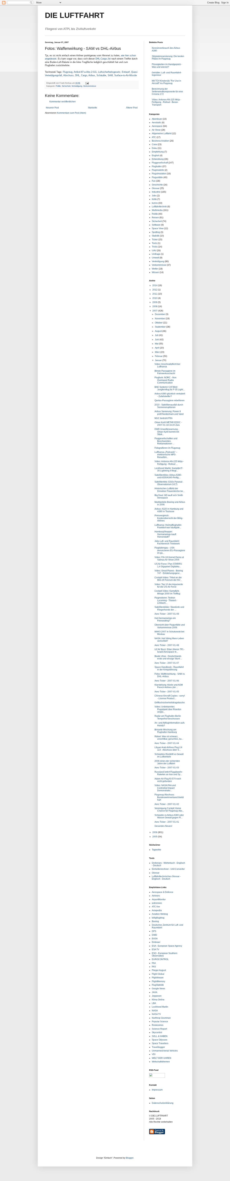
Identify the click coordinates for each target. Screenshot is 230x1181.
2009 (155, 302)
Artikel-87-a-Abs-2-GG (85, 72)
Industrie (156, 192)
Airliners (156, 895)
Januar (158, 360)
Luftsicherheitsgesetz (109, 72)
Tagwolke (156, 849)
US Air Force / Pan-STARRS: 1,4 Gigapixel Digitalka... (168, 565)
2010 (155, 298)
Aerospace (157, 126)
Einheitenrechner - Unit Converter (168, 869)
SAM (110, 75)
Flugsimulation (159, 173)
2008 (155, 306)
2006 (155, 832)
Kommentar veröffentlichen (62, 101)
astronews (157, 903)
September (160, 327)
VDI (153, 1054)
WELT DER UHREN (161, 1058)
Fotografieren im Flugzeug (167, 448)
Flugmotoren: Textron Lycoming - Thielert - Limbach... (166, 600)
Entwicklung (158, 159)
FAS (154, 966)
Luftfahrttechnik (159, 206)
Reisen (155, 217)
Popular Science (160, 1021)
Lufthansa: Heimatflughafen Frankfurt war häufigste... (168, 526)
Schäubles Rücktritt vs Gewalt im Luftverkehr (169, 755)
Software (156, 225)
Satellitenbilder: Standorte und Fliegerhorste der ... (169, 608)
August (158, 331)
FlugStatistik (158, 985)
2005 (155, 836)
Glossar (155, 188)
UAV (154, 250)
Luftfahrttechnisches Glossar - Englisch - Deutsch (166, 877)
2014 (155, 285)
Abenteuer (157, 119)
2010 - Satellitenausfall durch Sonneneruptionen (169, 406)
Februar (159, 356)
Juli (157, 335)
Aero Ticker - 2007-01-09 (167, 614)
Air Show (156, 130)
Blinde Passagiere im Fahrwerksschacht (165, 372)
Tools (154, 243)
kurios (155, 203)
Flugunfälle (157, 177)
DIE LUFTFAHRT (74, 15)
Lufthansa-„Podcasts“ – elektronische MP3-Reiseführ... (166, 455)
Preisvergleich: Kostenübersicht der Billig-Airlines (169, 518)
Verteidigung (77, 86)
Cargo (84, 75)
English (155, 155)
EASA (155, 938)
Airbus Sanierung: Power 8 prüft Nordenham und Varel (169, 412)
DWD (154, 935)
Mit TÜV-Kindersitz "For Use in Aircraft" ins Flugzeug (166, 82)
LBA (154, 1003)
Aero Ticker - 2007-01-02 (167, 804)
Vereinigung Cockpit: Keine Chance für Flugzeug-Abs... (169, 809)
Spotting (156, 232)
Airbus (91, 75)
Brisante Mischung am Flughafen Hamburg (166, 730)
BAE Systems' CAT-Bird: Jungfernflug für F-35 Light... (170, 388)
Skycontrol (157, 1032)
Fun (154, 181)
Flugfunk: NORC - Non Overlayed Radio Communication (165, 380)
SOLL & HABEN (159, 1036)
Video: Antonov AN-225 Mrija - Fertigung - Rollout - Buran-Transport (166, 102)
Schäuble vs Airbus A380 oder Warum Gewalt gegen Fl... (169, 816)
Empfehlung (158, 152)
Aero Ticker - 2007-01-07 (167, 663)
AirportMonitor (159, 899)
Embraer (156, 942)
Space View (158, 228)
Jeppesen (157, 996)
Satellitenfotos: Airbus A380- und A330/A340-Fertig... (168, 476)
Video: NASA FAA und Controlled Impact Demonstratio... (165, 788)
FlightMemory (158, 981)
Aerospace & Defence (162, 892)
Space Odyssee (159, 1040)
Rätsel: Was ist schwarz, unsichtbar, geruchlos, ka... (169, 737)
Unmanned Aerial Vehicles (165, 1050)
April (157, 348)
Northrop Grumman (161, 1018)
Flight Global (158, 974)
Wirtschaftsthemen (161, 1061)
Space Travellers (160, 1043)
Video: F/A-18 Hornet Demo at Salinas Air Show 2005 (169, 558)
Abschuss (68, 75)
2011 (155, 294)
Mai (157, 343)
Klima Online (158, 999)
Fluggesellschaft (160, 162)
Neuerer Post (52, 107)
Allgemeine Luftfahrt (161, 133)
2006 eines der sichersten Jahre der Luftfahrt (167, 762)
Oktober (159, 322)
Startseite (92, 107)
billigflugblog (158, 918)
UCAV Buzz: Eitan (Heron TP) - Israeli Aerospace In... (170, 650)
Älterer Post (131, 107)
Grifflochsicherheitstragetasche (170, 702)
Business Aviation (160, 141)
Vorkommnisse (89, 86)
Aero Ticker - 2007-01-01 (167, 822)
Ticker (155, 239)
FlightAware (158, 977)
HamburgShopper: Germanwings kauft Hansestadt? (165, 534)
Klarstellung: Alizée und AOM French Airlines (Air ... (169, 686)
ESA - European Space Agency (167, 946)
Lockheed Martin (160, 1007)
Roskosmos (157, 1025)
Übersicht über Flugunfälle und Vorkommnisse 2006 (170, 626)
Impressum (157, 1090)
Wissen (155, 272)
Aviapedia (157, 910)
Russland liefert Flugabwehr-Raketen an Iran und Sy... (169, 773)
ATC (154, 137)
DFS (154, 931)
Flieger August (159, 970)
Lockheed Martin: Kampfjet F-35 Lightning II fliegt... (169, 469)
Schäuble (101, 75)
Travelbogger (158, 1047)
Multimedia (157, 210)
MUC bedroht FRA (163, 418)
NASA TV (156, 1014)
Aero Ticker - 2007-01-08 (167, 645)
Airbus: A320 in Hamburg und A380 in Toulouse (169, 510)
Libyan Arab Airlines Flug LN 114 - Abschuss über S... (168, 748)
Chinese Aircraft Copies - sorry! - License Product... (170, 697)
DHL (77, 75)
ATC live (156, 906)
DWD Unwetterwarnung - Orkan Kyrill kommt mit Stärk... (167, 432)
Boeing (155, 921)
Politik (58, 86)
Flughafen (157, 166)
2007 (155, 310)
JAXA (154, 992)
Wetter (155, 269)
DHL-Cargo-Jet (103, 58)
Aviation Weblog (160, 914)
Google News (158, 988)
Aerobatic (156, 122)
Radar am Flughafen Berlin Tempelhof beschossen (168, 717)
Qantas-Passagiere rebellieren (170, 400)
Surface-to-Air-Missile (125, 75)
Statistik (155, 236)
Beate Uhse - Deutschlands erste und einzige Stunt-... (168, 657)
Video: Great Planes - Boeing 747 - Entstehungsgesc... (169, 571)
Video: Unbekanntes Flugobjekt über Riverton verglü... (168, 709)
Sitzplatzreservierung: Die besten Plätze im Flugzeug (168, 57)
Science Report (159, 1029)
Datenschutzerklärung (162, 1103)
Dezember (160, 314)
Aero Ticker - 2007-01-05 (167, 691)
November (160, 318)
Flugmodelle (158, 170)
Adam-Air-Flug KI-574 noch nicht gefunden (168, 779)
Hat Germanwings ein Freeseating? (165, 619)
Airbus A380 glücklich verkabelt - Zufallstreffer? (170, 394)
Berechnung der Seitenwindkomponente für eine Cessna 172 (167, 91)
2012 (155, 289)
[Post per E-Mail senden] (87, 83)
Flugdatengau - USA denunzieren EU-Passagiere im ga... (170, 550)
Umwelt (155, 257)
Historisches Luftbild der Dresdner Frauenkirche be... (170, 489)
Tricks (155, 246)
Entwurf (126, 72)
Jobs (154, 195)
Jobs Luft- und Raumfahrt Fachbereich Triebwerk (167, 542)
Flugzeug (67, 72)
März (157, 352)
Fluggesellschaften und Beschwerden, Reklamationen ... (166, 441)
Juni (157, 339)
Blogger (129, 1158)
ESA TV (155, 949)
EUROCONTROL (160, 959)
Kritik (154, 199)
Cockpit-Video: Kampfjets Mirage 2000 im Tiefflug (167, 592)
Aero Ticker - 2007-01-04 (167, 743)
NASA (155, 1010)
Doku (154, 148)
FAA (154, 963)
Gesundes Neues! (163, 826)
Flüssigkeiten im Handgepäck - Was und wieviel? (167, 65)
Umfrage (156, 254)
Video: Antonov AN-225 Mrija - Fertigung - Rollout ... (169, 462)
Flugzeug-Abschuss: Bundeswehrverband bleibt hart (169, 797)
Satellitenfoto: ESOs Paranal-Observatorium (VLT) (169, 483)
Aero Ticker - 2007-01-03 (167, 767)
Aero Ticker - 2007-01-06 (167, 680)
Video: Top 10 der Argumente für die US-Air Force (169, 585)
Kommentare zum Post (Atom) (71, 113)
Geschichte (157, 184)
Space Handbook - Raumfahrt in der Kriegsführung (169, 668)
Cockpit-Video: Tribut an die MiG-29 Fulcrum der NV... (168, 578)
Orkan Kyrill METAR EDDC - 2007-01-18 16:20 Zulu (168, 423)
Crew (154, 144)
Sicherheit (66, 86)
